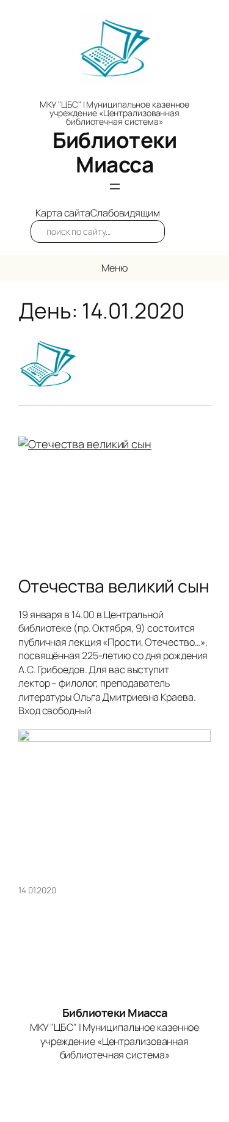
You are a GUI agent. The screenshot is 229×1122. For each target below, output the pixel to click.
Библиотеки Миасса (114, 152)
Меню (114, 268)
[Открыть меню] (114, 186)
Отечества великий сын (113, 586)
